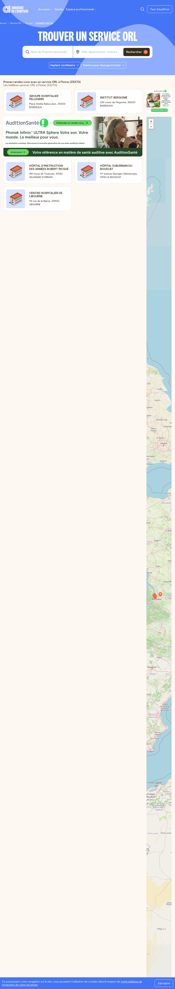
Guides (59, 9)
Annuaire (44, 9)
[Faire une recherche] (142, 9)
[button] (156, 598)
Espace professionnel (80, 9)
